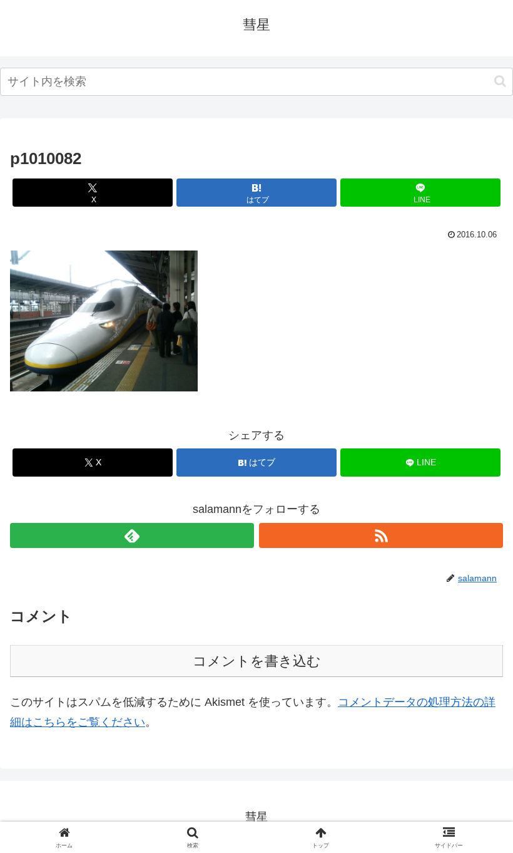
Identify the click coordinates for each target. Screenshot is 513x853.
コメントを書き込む (257, 661)
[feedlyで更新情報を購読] (132, 535)
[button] (500, 81)
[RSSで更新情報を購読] (381, 535)
